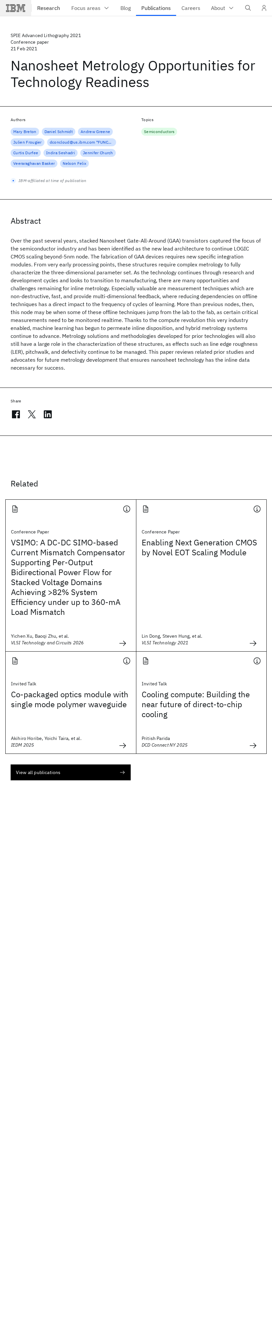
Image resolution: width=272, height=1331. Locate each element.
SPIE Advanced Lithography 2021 (46, 35)
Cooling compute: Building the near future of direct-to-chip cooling (196, 704)
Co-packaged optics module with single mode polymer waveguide (69, 699)
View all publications (38, 772)
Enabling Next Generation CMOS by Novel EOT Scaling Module (199, 547)
